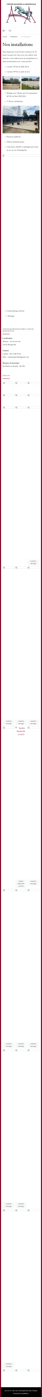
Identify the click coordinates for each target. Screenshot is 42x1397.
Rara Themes (33, 1390)
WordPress (24, 1393)
